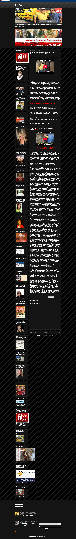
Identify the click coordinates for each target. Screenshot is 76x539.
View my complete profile (20, 533)
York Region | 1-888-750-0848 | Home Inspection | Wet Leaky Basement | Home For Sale (28, 513)
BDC (18, 5)
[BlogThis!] (50, 297)
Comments (18, 506)
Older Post (57, 332)
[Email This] (49, 297)
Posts (17, 504)
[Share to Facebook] (52, 297)
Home (45, 332)
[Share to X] (51, 297)
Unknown (18, 532)
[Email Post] (47, 296)
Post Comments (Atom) (48, 335)
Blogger (45, 536)
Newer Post (33, 332)
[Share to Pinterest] (53, 297)
